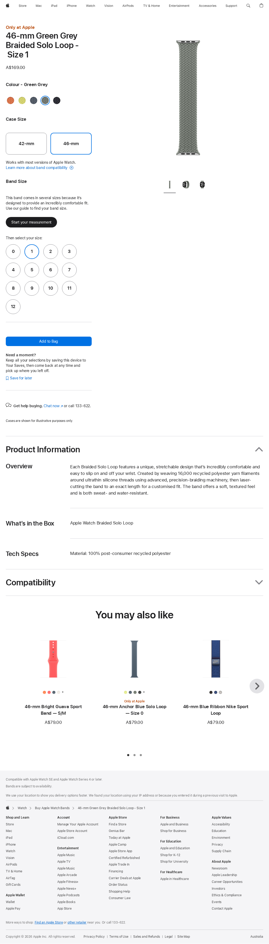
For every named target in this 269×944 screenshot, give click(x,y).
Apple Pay (13, 908)
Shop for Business (173, 831)
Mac (9, 831)
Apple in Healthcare (174, 879)
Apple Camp (117, 844)
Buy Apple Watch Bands (52, 808)
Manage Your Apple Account (77, 824)
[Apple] (7, 807)
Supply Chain (221, 851)
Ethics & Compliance (227, 895)
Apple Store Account (72, 831)
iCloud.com (65, 838)
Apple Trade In (119, 864)
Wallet (10, 902)
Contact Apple (222, 908)
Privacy (217, 844)
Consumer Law (120, 898)
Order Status (118, 885)
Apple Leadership (224, 875)
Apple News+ (66, 888)
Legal (169, 936)
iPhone (11, 844)
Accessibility (221, 824)
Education (219, 831)
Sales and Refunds (146, 936)
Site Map (183, 936)
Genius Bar (117, 831)
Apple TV (63, 861)
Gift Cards (13, 885)
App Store (64, 908)
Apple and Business (174, 824)
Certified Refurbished (124, 858)
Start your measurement (31, 222)
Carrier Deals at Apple (125, 878)
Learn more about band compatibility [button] (37, 168)
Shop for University (174, 861)
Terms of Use (118, 936)
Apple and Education (175, 848)
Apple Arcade (67, 875)
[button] (248, 6)
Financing (116, 871)
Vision (10, 858)
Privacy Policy (94, 936)
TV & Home (14, 871)
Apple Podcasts (68, 895)
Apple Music (66, 855)
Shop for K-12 (170, 855)
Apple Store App (120, 851)
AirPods (11, 864)
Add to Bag (48, 341)
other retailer (77, 922)
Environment (221, 838)
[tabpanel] (188, 100)
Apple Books (66, 902)
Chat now (53, 406)
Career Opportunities (227, 882)
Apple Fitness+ (68, 882)
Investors (218, 888)
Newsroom (219, 868)
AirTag (10, 878)
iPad (9, 838)
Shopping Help (119, 891)
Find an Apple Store (49, 922)
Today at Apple (119, 838)
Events (216, 902)
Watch (22, 808)
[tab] (170, 186)
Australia (256, 936)
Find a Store (117, 824)
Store (10, 824)
